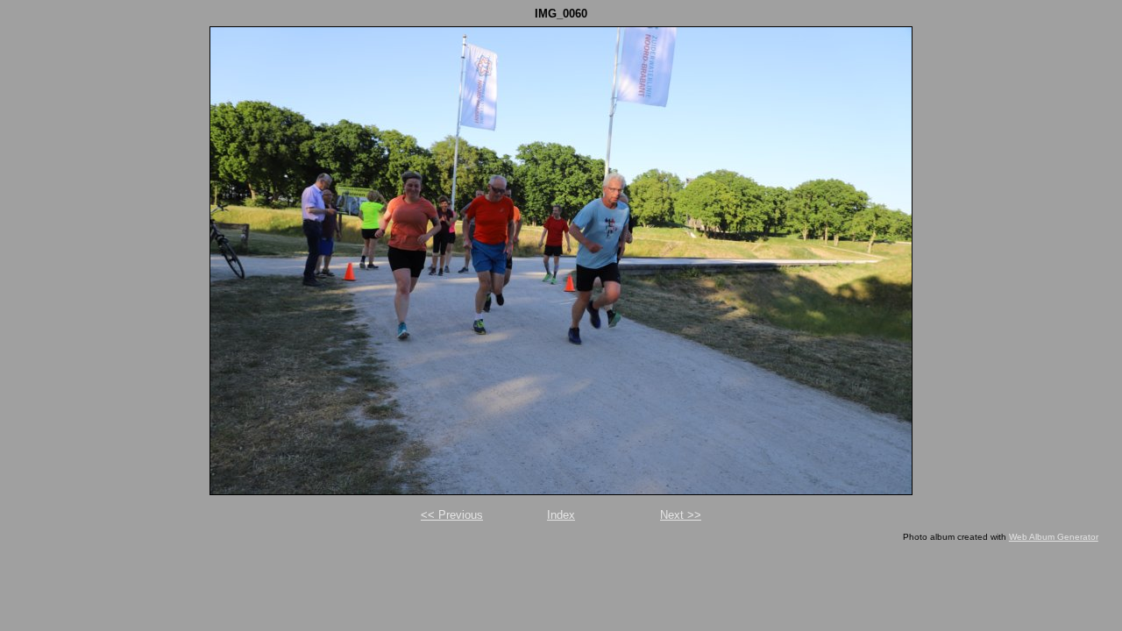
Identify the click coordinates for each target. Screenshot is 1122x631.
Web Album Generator (1053, 537)
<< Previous (452, 514)
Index (561, 514)
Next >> (680, 514)
